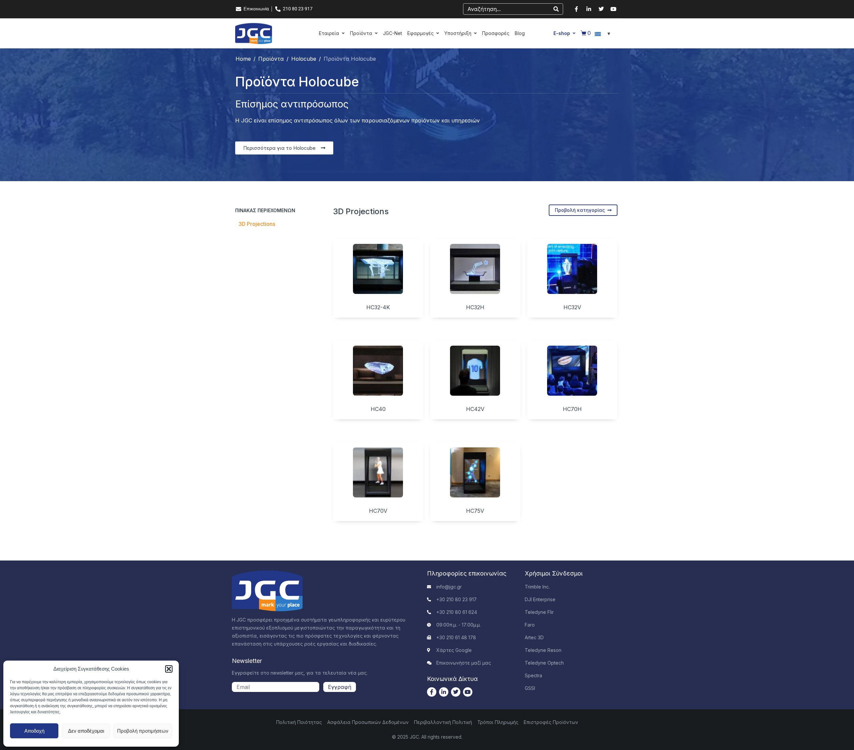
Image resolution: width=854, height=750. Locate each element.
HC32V (572, 307)
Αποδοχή (34, 731)
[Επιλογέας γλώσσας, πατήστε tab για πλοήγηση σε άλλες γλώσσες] (603, 33)
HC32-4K (378, 307)
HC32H (475, 307)
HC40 (378, 409)
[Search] (556, 9)
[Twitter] (601, 9)
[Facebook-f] (576, 9)
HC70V (378, 510)
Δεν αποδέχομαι (86, 731)
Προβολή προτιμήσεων (142, 731)
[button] (168, 669)
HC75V (475, 510)
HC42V (475, 409)
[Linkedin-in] (588, 9)
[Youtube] (613, 9)
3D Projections (257, 224)
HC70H (572, 409)
